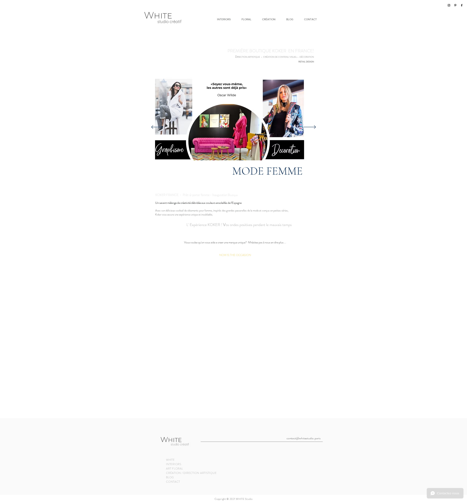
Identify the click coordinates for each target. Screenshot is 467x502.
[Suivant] (310, 127)
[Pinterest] (455, 5)
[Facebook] (461, 5)
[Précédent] (157, 127)
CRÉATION (173, 473)
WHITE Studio (244, 499)
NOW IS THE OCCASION (235, 255)
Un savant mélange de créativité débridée (178, 203)
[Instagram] (449, 5)
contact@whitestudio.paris (304, 438)
